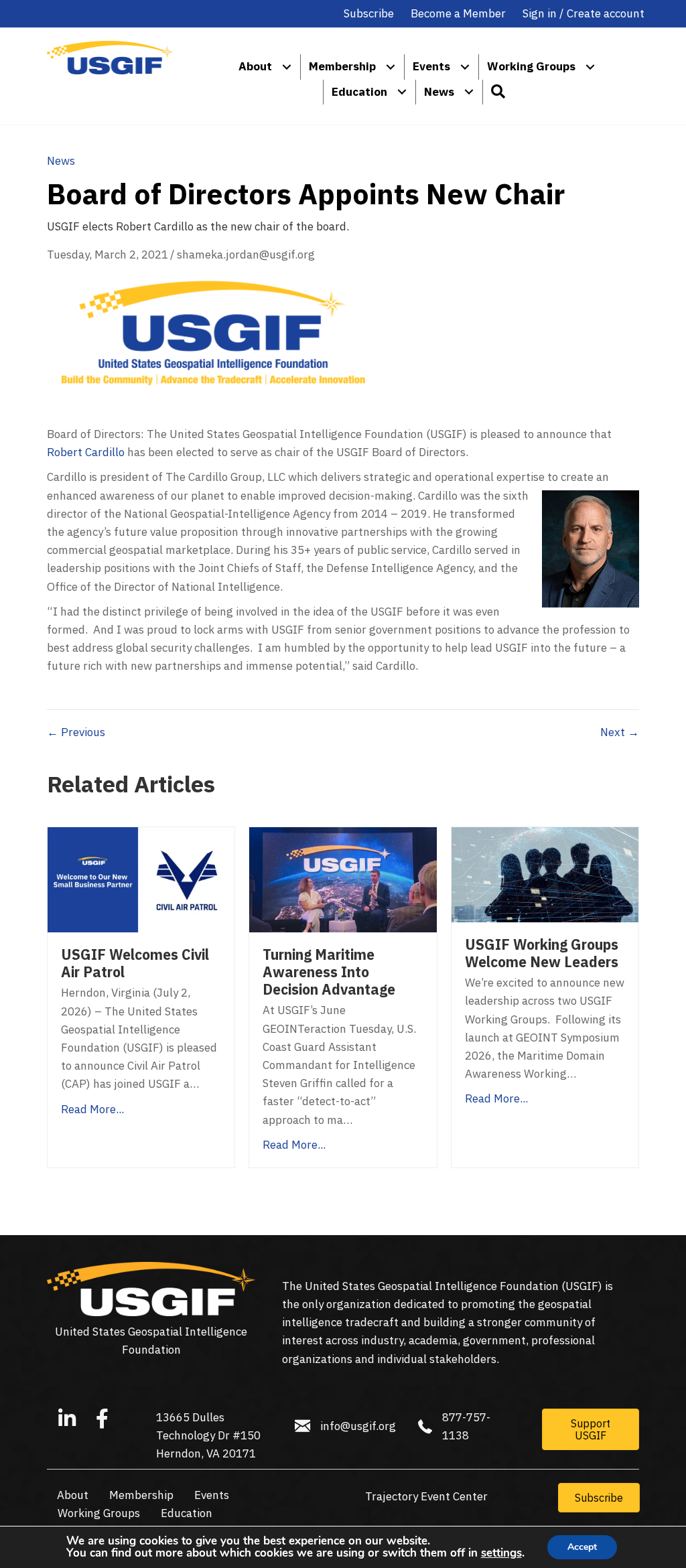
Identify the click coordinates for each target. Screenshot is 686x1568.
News (61, 160)
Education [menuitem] (359, 91)
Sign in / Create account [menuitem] (583, 13)
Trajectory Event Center (426, 1496)
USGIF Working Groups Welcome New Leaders (541, 953)
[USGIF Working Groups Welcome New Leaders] (545, 874)
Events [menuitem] (431, 66)
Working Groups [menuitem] (531, 66)
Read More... (92, 1109)
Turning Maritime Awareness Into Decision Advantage (329, 972)
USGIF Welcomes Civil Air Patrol (135, 963)
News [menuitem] (439, 91)
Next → (619, 732)
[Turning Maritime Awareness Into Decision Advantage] (342, 878)
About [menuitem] (255, 66)
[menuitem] (286, 66)
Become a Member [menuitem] (458, 13)
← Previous (76, 732)
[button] (497, 92)
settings (501, 1553)
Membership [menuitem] (342, 66)
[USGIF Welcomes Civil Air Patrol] (141, 878)
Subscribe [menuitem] (369, 13)
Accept (582, 1547)
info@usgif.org (358, 1426)
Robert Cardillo (86, 452)
